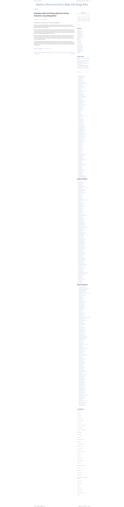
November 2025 (80, 35)
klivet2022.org (80, 196)
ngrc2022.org (80, 148)
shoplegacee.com (80, 108)
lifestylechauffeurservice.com (82, 133)
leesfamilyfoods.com (81, 149)
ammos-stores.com (81, 377)
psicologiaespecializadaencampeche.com (85, 293)
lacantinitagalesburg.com (81, 222)
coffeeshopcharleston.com (82, 232)
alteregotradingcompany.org (82, 159)
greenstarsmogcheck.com (82, 224)
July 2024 (79, 52)
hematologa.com (81, 298)
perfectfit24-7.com (80, 229)
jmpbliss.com (80, 117)
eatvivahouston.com (82, 304)
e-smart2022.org (80, 147)
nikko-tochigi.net (81, 369)
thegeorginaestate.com (81, 258)
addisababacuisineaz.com (82, 404)
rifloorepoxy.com (81, 343)
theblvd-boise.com (80, 145)
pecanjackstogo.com (82, 328)
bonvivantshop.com (81, 109)
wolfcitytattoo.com (81, 334)
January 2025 (79, 45)
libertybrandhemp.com (82, 382)
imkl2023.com (80, 171)
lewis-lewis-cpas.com (81, 150)
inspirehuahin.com (80, 126)
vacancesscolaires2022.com (82, 177)
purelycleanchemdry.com (81, 106)
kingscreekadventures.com (82, 104)
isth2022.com (80, 181)
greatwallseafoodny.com (82, 307)
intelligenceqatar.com (81, 99)
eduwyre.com (80, 143)
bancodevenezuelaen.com (82, 82)
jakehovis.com (80, 250)
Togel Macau (79, 418)
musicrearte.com (80, 269)
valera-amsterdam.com (82, 381)
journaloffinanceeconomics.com (83, 400)
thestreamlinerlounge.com (82, 388)
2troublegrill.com (81, 346)
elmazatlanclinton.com (81, 219)
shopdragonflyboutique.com (82, 265)
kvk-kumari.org (81, 401)
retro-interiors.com (80, 144)
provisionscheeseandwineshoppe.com (83, 187)
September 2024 (80, 50)
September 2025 (80, 36)
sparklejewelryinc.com (82, 330)
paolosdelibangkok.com (81, 260)
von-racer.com (80, 231)
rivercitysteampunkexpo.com (83, 372)
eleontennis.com (80, 151)
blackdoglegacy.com (82, 303)
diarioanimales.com (81, 210)
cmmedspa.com (81, 364)
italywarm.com (81, 399)
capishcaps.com (80, 282)
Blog (37, 48)
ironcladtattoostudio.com (82, 331)
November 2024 (80, 47)
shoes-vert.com (80, 213)
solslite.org (80, 356)
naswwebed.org (80, 157)
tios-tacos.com (81, 325)
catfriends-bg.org (80, 78)
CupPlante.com (80, 110)
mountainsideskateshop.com (83, 374)
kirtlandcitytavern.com (82, 375)
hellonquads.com (80, 209)
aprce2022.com (80, 160)
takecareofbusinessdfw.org (82, 101)
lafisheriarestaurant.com (81, 247)
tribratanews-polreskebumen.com (84, 395)
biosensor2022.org (80, 194)
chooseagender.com (81, 85)
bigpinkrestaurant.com (81, 125)
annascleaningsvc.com (82, 333)
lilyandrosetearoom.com (82, 337)
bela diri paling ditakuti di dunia (46, 48)
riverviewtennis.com (81, 271)
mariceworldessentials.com (82, 246)
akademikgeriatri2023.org (81, 189)
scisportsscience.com (82, 403)
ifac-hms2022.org (80, 197)
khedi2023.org (80, 188)
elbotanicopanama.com (81, 214)
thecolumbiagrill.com (81, 186)
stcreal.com (79, 112)
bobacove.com (80, 261)
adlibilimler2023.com (81, 156)
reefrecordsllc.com (81, 321)
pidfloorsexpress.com (81, 81)
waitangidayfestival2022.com (82, 176)
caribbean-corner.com (82, 370)
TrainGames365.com (81, 95)
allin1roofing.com (81, 360)
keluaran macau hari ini (81, 425)
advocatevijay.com (80, 155)
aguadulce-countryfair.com (82, 249)
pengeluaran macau (81, 492)
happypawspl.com (80, 225)
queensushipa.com (81, 119)
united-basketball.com (82, 324)
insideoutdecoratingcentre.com (82, 135)
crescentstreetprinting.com (83, 295)
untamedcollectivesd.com (82, 351)
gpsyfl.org (79, 283)
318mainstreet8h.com (81, 235)
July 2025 (79, 38)
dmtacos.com (81, 294)
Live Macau (79, 475)
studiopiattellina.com (81, 240)
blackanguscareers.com (82, 385)
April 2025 (79, 41)
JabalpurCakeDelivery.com (82, 97)
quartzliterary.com (80, 238)
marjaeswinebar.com (81, 218)
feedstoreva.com (80, 275)
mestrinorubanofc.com (82, 389)
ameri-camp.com (80, 121)
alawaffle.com (81, 322)
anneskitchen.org (81, 319)
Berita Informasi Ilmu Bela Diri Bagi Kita (62, 4)
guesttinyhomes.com (82, 300)
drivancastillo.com (81, 363)
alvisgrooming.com (80, 257)
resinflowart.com (81, 310)
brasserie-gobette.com (81, 268)
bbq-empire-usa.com (81, 274)
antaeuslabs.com (80, 105)
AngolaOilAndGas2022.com (82, 163)
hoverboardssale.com (81, 86)
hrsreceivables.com (81, 122)
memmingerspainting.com (82, 127)
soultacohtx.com (80, 281)
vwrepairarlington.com (82, 286)
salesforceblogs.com (81, 94)
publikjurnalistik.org (81, 397)
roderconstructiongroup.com (82, 206)
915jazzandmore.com (81, 248)
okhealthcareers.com (81, 75)
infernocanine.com (81, 353)
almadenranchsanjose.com (82, 154)
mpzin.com (79, 111)
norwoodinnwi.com (81, 383)
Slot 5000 (79, 413)
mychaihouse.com (80, 256)
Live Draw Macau (80, 460)
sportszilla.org (80, 266)
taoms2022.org (80, 198)
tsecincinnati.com (80, 205)
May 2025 (79, 40)
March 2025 (79, 42)
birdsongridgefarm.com (82, 379)
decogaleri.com (80, 211)
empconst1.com (80, 123)
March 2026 (79, 30)
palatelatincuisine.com (82, 302)
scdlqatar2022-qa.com (81, 185)
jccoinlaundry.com (80, 216)
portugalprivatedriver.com (82, 230)
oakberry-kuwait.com (81, 237)
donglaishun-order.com (81, 244)
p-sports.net (80, 311)
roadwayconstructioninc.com (82, 264)
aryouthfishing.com (81, 323)
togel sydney (79, 490)
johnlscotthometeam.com (81, 138)
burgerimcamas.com (82, 405)
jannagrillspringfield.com (81, 241)
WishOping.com (80, 107)
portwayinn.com (81, 357)
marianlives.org (80, 79)
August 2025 (79, 37)
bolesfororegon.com (82, 386)
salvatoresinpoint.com (81, 136)
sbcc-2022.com (80, 162)
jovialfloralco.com (80, 137)
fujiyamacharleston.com (81, 242)
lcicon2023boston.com (81, 175)
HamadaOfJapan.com (81, 102)
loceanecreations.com (82, 378)
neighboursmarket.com (82, 384)
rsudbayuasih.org (81, 396)
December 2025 (80, 33)
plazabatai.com (80, 207)
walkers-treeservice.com (82, 349)
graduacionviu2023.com (82, 327)
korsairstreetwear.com (82, 312)
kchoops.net (80, 373)
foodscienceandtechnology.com (83, 402)
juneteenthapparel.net (82, 398)
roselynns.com (80, 92)
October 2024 (79, 49)
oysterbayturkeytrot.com (82, 335)
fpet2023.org (80, 146)
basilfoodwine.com (81, 368)
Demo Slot (79, 422)
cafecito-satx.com (81, 326)
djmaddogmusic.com (82, 358)
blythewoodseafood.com (81, 259)
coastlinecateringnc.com (82, 291)
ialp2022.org (80, 195)
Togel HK (79, 410)
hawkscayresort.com (81, 208)
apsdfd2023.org (80, 169)
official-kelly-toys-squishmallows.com (83, 272)
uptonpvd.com (81, 345)
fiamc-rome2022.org (81, 245)
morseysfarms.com (81, 270)
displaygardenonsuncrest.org (82, 273)
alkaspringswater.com (81, 234)
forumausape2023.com (81, 170)
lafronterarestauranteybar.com (83, 336)
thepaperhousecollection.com (83, 354)
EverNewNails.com (80, 134)
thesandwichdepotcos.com (82, 129)
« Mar (78, 24)
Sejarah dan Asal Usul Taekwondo (83, 67)
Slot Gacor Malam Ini (81, 465)
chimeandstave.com (82, 306)
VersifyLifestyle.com (81, 103)
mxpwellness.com (81, 352)
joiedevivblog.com (81, 380)
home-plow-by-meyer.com (82, 301)
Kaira (40, 506)
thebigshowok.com (81, 305)
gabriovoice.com (81, 309)
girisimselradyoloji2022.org (82, 192)
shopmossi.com (81, 350)
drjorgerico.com (80, 118)
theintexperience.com (81, 76)
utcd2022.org (80, 193)
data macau (79, 441)
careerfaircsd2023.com (81, 172)
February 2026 (79, 31)
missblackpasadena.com (82, 318)
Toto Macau (79, 415)
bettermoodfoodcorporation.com (83, 83)
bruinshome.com (81, 332)
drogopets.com (80, 276)
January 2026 (79, 32)
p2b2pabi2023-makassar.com (82, 182)
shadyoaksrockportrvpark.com (82, 215)
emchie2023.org (80, 191)
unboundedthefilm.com (81, 77)
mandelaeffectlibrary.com (82, 91)
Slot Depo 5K (79, 448)
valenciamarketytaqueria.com (83, 320)
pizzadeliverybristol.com (81, 223)
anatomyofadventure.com (82, 362)
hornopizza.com (81, 296)
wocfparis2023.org (80, 183)
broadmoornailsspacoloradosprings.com (85, 317)
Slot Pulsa (79, 453)
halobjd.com (80, 98)
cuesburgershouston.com (82, 292)
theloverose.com (81, 308)
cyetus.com (79, 152)
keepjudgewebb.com (82, 361)
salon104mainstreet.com (81, 233)
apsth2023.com (80, 173)
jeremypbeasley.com (81, 128)
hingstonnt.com (80, 84)
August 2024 (79, 51)
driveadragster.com (81, 297)
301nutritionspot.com (82, 376)
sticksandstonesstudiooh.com (83, 348)
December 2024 (80, 46)
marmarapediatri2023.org (81, 190)
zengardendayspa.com (82, 329)
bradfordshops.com (81, 153)
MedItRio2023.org (80, 174)
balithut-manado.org (81, 158)
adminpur (45, 19)
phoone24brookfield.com (81, 262)
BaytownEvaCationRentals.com (82, 96)
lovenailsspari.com (81, 236)
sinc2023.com (80, 184)
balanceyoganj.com (81, 93)
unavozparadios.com (81, 212)
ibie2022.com (80, 161)
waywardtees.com (80, 80)
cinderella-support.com (81, 124)
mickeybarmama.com (81, 263)
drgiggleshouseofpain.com (82, 130)
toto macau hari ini (80, 439)
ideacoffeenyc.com (81, 220)
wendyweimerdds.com (81, 120)
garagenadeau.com (81, 132)
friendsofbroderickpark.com (82, 239)
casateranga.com (81, 347)
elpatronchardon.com (81, 243)
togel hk (87, 0)
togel (78, 495)
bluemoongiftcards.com (82, 371)
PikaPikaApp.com (80, 100)
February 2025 (79, 43)
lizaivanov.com (81, 299)
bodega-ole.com (81, 387)
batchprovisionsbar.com (81, 267)
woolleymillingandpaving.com (83, 344)
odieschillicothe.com (81, 221)
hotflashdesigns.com (81, 131)
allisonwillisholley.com (82, 355)
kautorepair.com (80, 217)
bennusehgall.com (80, 204)
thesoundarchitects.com (82, 359)
